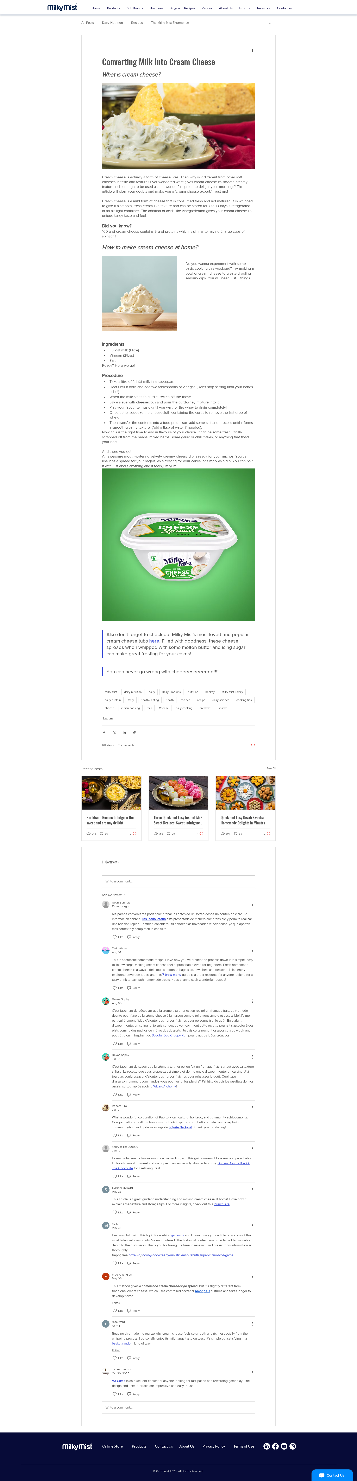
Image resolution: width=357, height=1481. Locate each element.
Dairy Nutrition (112, 22)
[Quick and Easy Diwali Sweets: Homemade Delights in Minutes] (245, 793)
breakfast (205, 708)
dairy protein (113, 700)
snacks (222, 708)
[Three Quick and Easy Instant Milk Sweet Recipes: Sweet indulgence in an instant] (178, 793)
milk (149, 708)
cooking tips (244, 700)
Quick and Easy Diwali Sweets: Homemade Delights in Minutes (243, 820)
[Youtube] (284, 1446)
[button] (134, 8)
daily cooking (184, 708)
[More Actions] (252, 904)
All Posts (87, 22)
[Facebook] (275, 1446)
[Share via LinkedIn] (124, 732)
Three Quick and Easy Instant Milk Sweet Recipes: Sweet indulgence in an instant (178, 820)
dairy (152, 692)
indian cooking (130, 708)
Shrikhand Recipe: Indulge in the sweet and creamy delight (110, 820)
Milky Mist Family (232, 692)
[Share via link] (134, 732)
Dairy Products (171, 692)
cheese (109, 708)
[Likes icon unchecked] (114, 937)
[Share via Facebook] (104, 732)
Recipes (137, 22)
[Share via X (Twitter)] (114, 732)
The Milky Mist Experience (170, 22)
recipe (201, 700)
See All (271, 768)
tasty (131, 700)
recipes (185, 700)
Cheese (164, 708)
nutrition (193, 692)
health (170, 700)
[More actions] (252, 50)
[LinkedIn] (266, 1446)
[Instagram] (292, 1446)
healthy (210, 692)
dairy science (220, 700)
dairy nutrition (133, 692)
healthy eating (150, 700)
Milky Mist (111, 692)
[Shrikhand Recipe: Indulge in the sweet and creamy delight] (111, 793)
